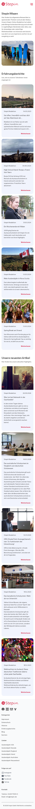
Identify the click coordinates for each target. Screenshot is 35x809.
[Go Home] (10, 4)
